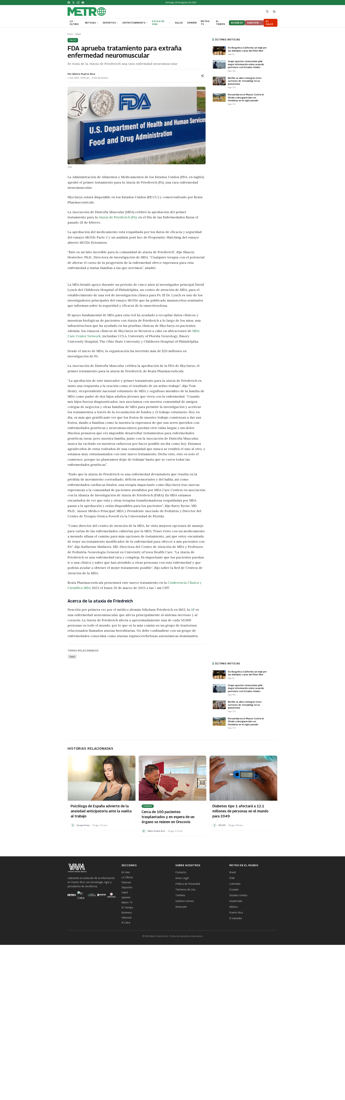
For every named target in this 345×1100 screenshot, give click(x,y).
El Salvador (235, 918)
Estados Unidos (238, 895)
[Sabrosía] (111, 895)
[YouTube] (83, 2)
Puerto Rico (236, 912)
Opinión (125, 897)
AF (193, 609)
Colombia (234, 883)
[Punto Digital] (101, 895)
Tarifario (180, 895)
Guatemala (235, 901)
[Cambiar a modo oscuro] (274, 11)
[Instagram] (78, 2)
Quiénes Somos (184, 901)
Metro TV (126, 902)
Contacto (180, 872)
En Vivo (125, 872)
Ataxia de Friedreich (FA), (118, 217)
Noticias (126, 882)
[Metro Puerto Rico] (72, 895)
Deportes (126, 887)
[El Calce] (81, 895)
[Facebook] (69, 2)
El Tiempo (127, 907)
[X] (73, 2)
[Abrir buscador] (267, 11)
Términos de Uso (185, 889)
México (233, 906)
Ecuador (234, 889)
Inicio (70, 34)
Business (126, 912)
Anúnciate (181, 906)
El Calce (125, 922)
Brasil (232, 872)
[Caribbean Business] (91, 895)
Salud (78, 34)
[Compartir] (202, 76)
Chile (232, 878)
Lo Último (127, 877)
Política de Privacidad (187, 883)
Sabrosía (126, 917)
